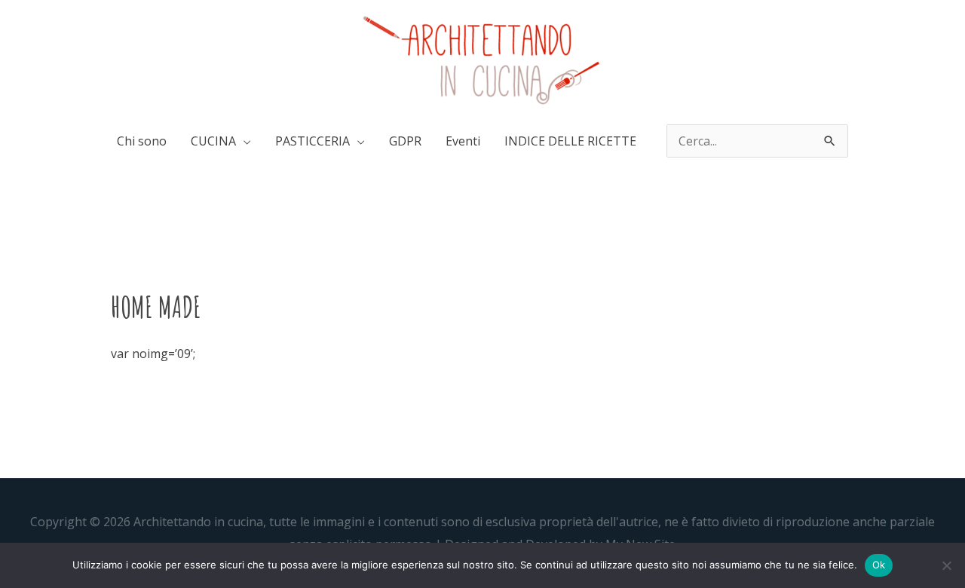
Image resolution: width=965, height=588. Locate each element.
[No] (946, 565)
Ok (879, 565)
